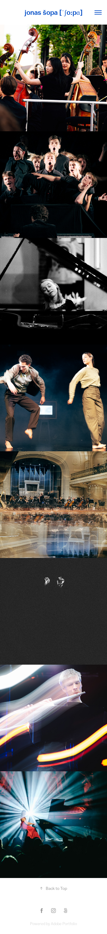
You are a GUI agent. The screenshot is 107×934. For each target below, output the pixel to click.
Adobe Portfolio (64, 924)
